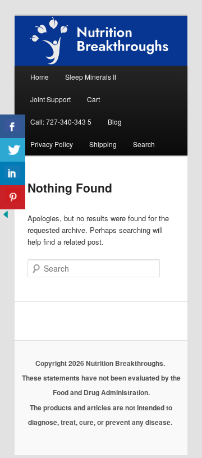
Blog (115, 121)
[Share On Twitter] (12, 150)
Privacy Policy (51, 144)
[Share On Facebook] (12, 126)
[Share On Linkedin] (12, 174)
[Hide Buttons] (5, 217)
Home (39, 76)
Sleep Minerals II (90, 76)
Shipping (103, 144)
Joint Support (50, 99)
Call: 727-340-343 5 (60, 121)
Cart (93, 99)
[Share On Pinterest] (12, 197)
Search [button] (144, 144)
